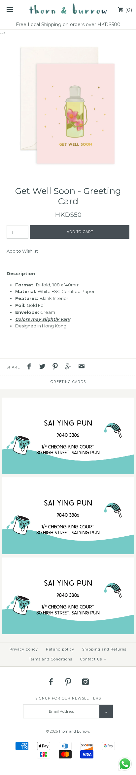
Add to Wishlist (22, 251)
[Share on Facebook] (31, 367)
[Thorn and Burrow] (68, 10)
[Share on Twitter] (44, 367)
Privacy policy (24, 649)
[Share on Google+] (70, 367)
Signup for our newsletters (68, 698)
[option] (68, 104)
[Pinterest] (68, 682)
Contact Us (93, 659)
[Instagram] (85, 682)
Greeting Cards (68, 382)
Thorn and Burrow (74, 731)
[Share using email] (81, 367)
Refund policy (60, 649)
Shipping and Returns (104, 649)
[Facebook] (51, 682)
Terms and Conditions (50, 659)
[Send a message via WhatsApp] (125, 764)
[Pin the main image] (57, 367)
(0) (128, 10)
